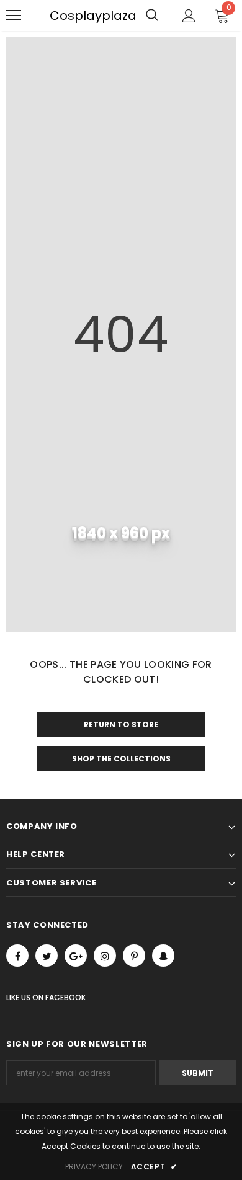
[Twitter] (46, 955)
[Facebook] (17, 955)
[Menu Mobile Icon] (13, 15)
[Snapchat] (163, 955)
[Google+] (76, 955)
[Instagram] (105, 955)
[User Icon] (188, 15)
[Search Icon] (152, 15)
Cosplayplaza (56, 15)
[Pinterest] (134, 955)
